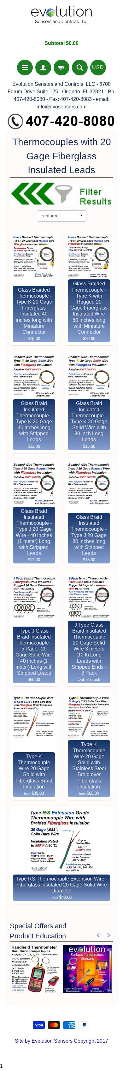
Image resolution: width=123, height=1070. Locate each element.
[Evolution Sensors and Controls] (61, 20)
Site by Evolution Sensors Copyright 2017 (61, 1041)
